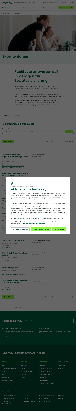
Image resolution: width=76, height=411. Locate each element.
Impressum (29, 223)
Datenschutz (53, 220)
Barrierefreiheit (40, 223)
